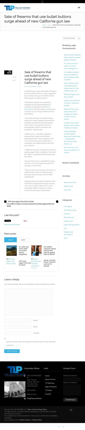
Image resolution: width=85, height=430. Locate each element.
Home (44, 25)
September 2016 (70, 182)
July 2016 (67, 190)
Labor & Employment (72, 225)
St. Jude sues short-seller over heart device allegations (24, 250)
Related (10, 240)
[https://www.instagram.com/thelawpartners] (67, 428)
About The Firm (50, 379)
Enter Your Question (70, 382)
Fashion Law (68, 221)
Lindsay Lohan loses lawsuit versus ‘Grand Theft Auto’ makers (71, 125)
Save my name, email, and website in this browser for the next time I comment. (31, 343)
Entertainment (69, 217)
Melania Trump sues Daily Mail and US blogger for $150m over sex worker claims (71, 114)
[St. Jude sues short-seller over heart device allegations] (11, 250)
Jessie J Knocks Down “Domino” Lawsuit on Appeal (50, 263)
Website (36, 333)
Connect (48, 394)
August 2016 (68, 186)
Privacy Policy (42, 409)
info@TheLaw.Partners (34, 398)
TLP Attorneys (50, 383)
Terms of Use (31, 409)
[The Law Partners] (17, 7)
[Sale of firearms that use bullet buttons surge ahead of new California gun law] (31, 51)
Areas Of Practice (50, 387)
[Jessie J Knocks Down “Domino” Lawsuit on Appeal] (36, 263)
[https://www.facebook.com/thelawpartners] (59, 426)
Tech (65, 238)
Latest (23, 240)
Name (36, 320)
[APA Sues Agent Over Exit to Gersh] (11, 263)
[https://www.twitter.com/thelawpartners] (63, 426)
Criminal (67, 214)
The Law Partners (31, 86)
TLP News (48, 390)
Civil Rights (68, 206)
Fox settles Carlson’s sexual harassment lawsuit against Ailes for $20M (30, 205)
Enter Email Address (70, 375)
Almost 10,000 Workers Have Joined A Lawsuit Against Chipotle (72, 57)
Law (49, 25)
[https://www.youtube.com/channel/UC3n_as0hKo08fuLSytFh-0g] (75, 428)
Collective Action (70, 210)
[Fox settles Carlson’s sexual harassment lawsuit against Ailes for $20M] (36, 250)
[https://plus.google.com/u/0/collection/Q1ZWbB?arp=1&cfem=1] (79, 428)
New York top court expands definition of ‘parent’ (72, 150)
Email (35, 327)
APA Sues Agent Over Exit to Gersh (21, 201)
